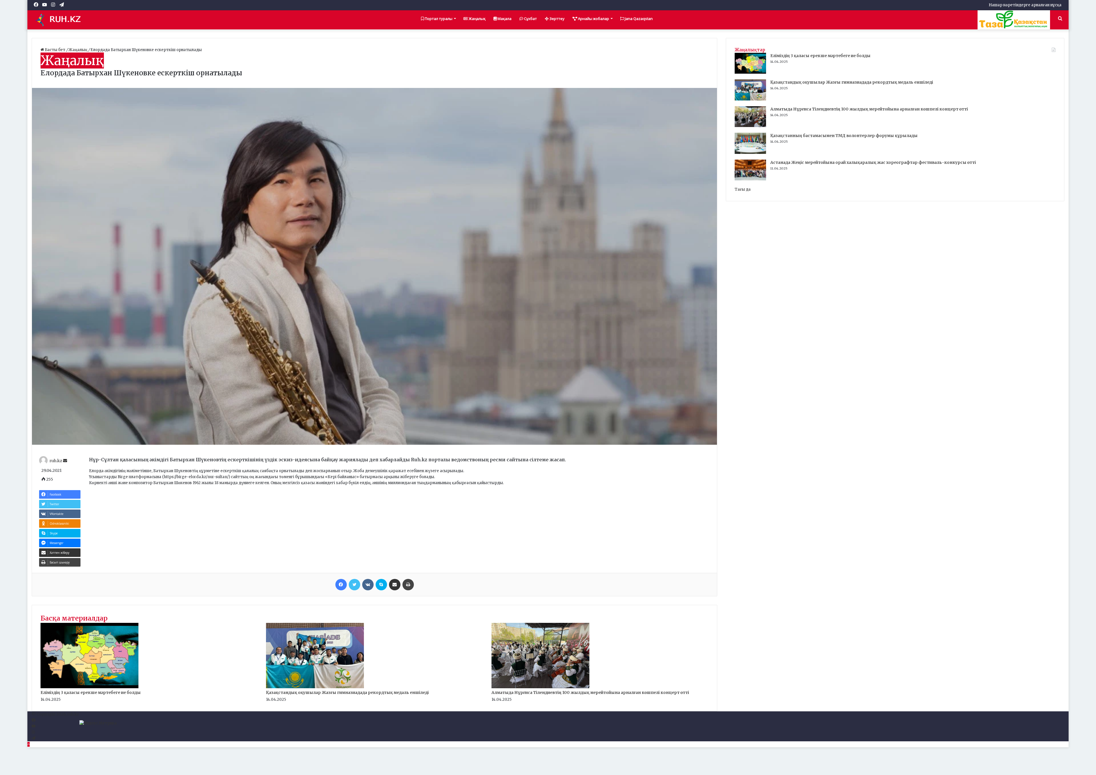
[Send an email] (65, 460)
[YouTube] (33, 726)
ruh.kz (55, 460)
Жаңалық (476, 18)
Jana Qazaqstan (638, 18)
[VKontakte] (368, 584)
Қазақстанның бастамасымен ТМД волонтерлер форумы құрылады (844, 135)
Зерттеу (557, 18)
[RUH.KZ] (60, 20)
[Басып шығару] (408, 584)
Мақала (504, 18)
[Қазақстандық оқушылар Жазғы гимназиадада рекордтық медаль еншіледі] (315, 687)
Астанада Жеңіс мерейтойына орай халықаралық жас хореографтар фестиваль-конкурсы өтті (873, 162)
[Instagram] (33, 732)
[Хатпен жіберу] (394, 584)
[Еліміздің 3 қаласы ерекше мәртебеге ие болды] (89, 687)
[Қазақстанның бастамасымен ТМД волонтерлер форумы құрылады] (750, 152)
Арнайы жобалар (593, 18)
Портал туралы (438, 18)
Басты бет (55, 49)
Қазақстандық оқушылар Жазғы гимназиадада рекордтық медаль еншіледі (347, 692)
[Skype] (381, 584)
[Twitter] (354, 584)
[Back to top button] (28, 744)
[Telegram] (33, 738)
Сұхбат (530, 18)
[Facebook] (341, 584)
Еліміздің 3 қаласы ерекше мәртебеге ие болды (91, 692)
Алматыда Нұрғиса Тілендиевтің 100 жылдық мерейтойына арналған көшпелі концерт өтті (590, 692)
